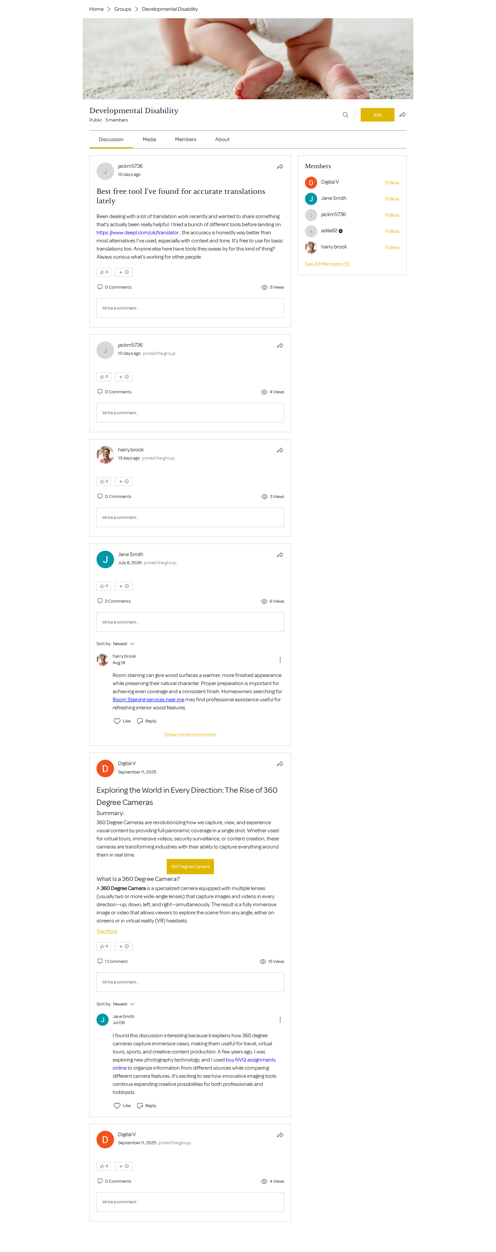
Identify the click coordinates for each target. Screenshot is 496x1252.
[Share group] (402, 114)
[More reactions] (124, 272)
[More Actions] (280, 660)
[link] (111, 139)
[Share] (280, 166)
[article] (190, 241)
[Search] (345, 115)
